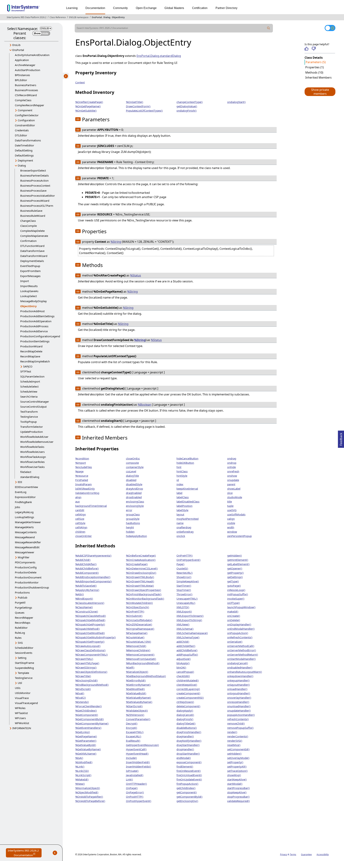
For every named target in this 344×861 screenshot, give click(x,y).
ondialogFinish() (186, 110)
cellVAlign (81, 527)
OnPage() (132, 788)
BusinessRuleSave (31, 210)
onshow (232, 475)
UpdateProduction (31, 431)
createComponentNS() (190, 697)
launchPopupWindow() (241, 607)
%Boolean (144, 405)
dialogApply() (184, 710)
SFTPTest (25, 371)
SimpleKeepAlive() (187, 581)
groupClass (133, 514)
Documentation (95, 8)
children (80, 531)
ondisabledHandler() (239, 667)
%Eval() (79, 693)
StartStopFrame (24, 663)
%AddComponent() (87, 572)
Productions (22, 592)
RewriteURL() (184, 572)
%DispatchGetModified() (90, 620)
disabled (131, 480)
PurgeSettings (23, 607)
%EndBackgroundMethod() (92, 684)
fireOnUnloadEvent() (189, 775)
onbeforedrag (185, 531)
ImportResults (29, 286)
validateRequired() (238, 801)
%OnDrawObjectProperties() (143, 590)
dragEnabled (134, 493)
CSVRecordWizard (26, 95)
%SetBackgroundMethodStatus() (146, 676)
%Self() (130, 667)
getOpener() (234, 568)
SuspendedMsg (24, 668)
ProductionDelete (25, 572)
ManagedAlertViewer (28, 522)
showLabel (233, 488)
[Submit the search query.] (268, 28)
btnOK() (181, 667)
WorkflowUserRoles (32, 462)
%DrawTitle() (83, 676)
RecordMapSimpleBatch (35, 361)
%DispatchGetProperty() (90, 624)
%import (80, 462)
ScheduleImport (30, 381)
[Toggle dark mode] (330, 28)
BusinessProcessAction (34, 180)
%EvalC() (80, 697)
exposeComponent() (189, 762)
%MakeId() (82, 779)
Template (23, 673)
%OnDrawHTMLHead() (140, 581)
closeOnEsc (133, 458)
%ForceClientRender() (88, 706)
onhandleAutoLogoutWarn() (244, 672)
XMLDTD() (182, 607)
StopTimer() (183, 590)
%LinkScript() (83, 775)
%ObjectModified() (86, 792)
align (78, 497)
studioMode (234, 497)
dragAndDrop (134, 488)
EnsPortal (97, 17)
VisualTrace (22, 698)
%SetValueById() (136, 693)
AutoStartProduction (27, 70)
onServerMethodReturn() (242, 654)
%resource (81, 475)
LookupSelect (28, 296)
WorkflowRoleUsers (32, 452)
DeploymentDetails (32, 261)
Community (120, 8)
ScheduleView (28, 391)
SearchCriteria (28, 396)
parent (231, 484)
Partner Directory (227, 8)
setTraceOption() (237, 771)
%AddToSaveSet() (86, 585)
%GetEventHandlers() (88, 727)
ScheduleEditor (24, 647)
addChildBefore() (186, 650)
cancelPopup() (185, 672)
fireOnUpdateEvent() (189, 779)
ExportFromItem (30, 271)
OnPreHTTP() (184, 555)
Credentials (22, 130)
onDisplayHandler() (239, 624)
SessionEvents (23, 652)
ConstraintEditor (25, 125)
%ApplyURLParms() (87, 590)
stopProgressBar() (238, 796)
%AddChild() (82, 560)
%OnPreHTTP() (135, 611)
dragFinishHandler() (188, 732)
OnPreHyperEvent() (188, 560)
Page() (180, 564)
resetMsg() (233, 745)
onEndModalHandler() (241, 628)
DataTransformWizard (33, 256)
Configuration (26, 120)
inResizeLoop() (236, 590)
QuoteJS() (182, 568)
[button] (320, 91)
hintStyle (181, 475)
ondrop (231, 462)
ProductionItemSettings (34, 341)
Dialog (106, 17)
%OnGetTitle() (134, 102)
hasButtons (133, 523)
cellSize (79, 518)
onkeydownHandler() (240, 676)
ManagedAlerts (24, 527)
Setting (22, 658)
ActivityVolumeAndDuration (32, 55)
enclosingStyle (135, 506)
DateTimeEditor (24, 145)
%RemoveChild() (136, 646)
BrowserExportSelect (33, 170)
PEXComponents (25, 562)
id (177, 480)
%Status (135, 275)
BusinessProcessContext (35, 185)
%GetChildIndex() (86, 710)
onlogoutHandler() (238, 693)
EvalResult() (133, 740)
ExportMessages (30, 276)
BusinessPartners (25, 85)
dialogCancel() (185, 715)
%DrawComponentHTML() (91, 654)
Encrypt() (131, 727)
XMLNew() (182, 624)
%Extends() (82, 702)
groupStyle (132, 518)
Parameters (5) (316, 62)
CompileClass (23, 100)
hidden (130, 531)
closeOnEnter (83, 536)
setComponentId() (238, 749)
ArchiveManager (25, 65)
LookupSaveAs (29, 291)
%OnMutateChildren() (139, 603)
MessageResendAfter (28, 542)
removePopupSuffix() (240, 727)
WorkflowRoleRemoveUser (36, 442)
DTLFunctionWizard (32, 246)
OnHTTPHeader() (136, 783)
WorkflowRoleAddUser (34, 436)
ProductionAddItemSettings (37, 316)
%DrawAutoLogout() (88, 646)
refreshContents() (238, 719)
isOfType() (233, 603)
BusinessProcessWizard (34, 200)
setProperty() (235, 762)
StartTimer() (183, 585)
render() (232, 732)
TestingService (29, 416)
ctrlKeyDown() (185, 702)
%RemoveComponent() (140, 654)
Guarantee (306, 854)
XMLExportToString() (189, 620)
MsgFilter (23, 557)
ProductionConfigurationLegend (40, 336)
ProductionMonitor (27, 582)
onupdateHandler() (239, 710)
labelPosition (184, 506)
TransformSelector (31, 426)
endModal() (183, 758)
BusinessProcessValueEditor (37, 195)
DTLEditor (21, 135)
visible (231, 523)
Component (25, 110)
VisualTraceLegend (26, 703)
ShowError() (183, 577)
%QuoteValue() (135, 637)
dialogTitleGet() (185, 723)
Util (20, 683)
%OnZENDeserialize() (139, 624)
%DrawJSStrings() (86, 667)
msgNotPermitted (187, 518)
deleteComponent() (188, 706)
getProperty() (235, 572)
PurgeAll (20, 602)
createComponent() (188, 693)
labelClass (182, 497)
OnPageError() (135, 792)
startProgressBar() (238, 788)
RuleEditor (21, 627)
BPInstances (22, 75)
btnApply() (183, 663)
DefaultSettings (24, 155)
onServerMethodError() (241, 650)
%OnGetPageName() (88, 106)
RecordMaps (22, 622)
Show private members (320, 92)
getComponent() (186, 792)
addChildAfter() (185, 646)
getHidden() (234, 555)
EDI (20, 482)
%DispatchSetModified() (90, 633)
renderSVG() (234, 740)
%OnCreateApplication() (141, 560)
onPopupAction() (237, 633)
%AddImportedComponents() (93, 581)
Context (80, 82)
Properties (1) (314, 67)
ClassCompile (28, 225)
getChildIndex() (185, 788)
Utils (17, 688)
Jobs (17, 507)
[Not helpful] (314, 48)
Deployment (25, 160)
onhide (231, 467)
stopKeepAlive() (237, 792)
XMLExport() (184, 611)
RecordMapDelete (31, 351)
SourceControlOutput (33, 406)
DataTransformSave (32, 251)
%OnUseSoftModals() (139, 620)
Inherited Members (318, 77)
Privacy (283, 854)
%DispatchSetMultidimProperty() (95, 637)
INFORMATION (21, 728)
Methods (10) (314, 72)
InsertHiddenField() (138, 762)
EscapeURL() (133, 736)
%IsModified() (83, 762)
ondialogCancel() (237, 663)
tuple (230, 506)
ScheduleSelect (29, 386)
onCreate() (233, 616)
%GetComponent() (86, 715)
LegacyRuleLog (24, 512)
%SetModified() (135, 689)
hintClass (182, 471)
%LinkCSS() (82, 771)
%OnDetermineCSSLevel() (142, 568)
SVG (20, 642)
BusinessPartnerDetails (34, 175)
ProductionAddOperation (35, 321)
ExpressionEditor (25, 497)
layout (180, 514)
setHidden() (234, 753)
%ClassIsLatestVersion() (89, 603)
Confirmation (28, 241)
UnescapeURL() (185, 603)
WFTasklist (21, 713)
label (179, 493)
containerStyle (135, 467)
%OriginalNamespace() (140, 628)
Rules (18, 637)
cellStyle (80, 523)
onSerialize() (234, 641)
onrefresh (233, 471)
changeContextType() (189, 102)
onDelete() (233, 620)
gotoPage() (234, 585)
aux (77, 501)
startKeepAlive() (237, 779)
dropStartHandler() (188, 753)
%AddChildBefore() (87, 568)
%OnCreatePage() (137, 564)
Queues (19, 612)
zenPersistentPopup (239, 536)
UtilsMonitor (22, 693)
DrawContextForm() (138, 106)
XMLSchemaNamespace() (192, 633)
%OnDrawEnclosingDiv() (141, 572)
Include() (131, 758)
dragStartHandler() (188, 745)
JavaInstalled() (134, 775)
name (179, 523)
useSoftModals (236, 514)
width (230, 527)
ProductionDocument (28, 577)
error (129, 510)
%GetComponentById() (89, 719)
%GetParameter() (85, 740)
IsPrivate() (132, 771)
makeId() (232, 611)
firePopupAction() (187, 783)
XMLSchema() (185, 628)
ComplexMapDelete (32, 231)
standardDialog (29, 477)
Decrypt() (131, 723)
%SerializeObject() (137, 672)
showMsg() (234, 775)
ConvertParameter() (138, 719)
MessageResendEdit (27, 547)
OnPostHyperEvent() (138, 801)
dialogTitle (132, 475)
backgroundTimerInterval (91, 506)
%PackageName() (136, 633)
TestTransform (29, 411)
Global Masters (174, 8)
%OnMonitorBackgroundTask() (145, 598)
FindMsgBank (23, 502)
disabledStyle (134, 484)
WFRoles (20, 708)
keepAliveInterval (187, 488)
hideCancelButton (187, 458)
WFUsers (20, 718)
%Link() (79, 766)
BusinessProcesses (26, 90)
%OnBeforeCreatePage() (141, 555)
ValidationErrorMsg (87, 493)
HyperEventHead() (137, 753)
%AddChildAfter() (86, 564)
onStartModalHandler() (241, 659)
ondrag (231, 458)
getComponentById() (189, 796)
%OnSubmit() (134, 616)
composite (132, 462)
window (232, 531)
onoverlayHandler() (239, 697)
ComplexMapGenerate (34, 236)
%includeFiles (83, 467)
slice (230, 493)
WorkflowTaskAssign (33, 457)
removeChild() (236, 723)
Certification (200, 8)
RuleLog (20, 632)
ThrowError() (184, 594)
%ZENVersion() (135, 715)
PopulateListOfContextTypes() (144, 110)
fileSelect (25, 472)
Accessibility (323, 854)
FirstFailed (81, 480)
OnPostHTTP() (134, 796)
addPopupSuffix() (187, 654)
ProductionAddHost (32, 311)
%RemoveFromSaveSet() (141, 659)
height (130, 527)
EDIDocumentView (26, 487)
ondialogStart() (236, 102)
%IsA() (79, 758)
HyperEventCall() (136, 749)
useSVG (231, 510)
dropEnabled (134, 497)
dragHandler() (185, 736)
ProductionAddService (34, 331)
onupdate (233, 480)
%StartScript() (134, 706)
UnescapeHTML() (187, 598)
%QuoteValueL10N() (138, 641)
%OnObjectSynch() (137, 607)
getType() (233, 581)
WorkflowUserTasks (32, 467)
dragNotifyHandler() (188, 740)
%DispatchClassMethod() (90, 616)
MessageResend (25, 537)
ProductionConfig (26, 567)
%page (79, 471)
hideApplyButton (136, 536)
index (179, 484)
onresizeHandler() (238, 702)
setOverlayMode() (238, 758)
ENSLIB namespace (79, 17)
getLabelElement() (238, 564)
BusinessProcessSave (33, 190)
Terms (293, 854)
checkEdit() (183, 676)
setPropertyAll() (237, 766)
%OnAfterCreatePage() (89, 102)
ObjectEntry (118, 17)
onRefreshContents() (239, 637)
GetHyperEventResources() (142, 745)
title (229, 501)
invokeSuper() (235, 598)
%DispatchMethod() (87, 628)
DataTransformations (28, 140)
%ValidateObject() (137, 710)
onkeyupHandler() (238, 680)
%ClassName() (84, 607)
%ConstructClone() (86, 611)
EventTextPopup (30, 266)
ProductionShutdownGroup (32, 587)
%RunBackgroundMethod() (142, 663)
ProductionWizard (31, 346)
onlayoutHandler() (238, 684)
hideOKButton (185, 462)
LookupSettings (24, 517)
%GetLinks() (82, 732)
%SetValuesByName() (139, 702)
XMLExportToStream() (190, 616)
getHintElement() (237, 560)
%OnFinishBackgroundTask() (143, 594)
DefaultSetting (23, 150)
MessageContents (26, 532)
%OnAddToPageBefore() (90, 801)
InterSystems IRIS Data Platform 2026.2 (26, 17)
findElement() (184, 766)
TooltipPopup (28, 421)
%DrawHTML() (84, 659)
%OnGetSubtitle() (86, 110)
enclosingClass (135, 501)
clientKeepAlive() (186, 684)
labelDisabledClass (187, 501)
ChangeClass (28, 220)
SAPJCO (27, 366)
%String (116, 242)
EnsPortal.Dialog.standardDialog (159, 56)
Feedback (341, 438)
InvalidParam (83, 484)
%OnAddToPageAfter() (89, 796)
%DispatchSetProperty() (89, 641)
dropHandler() (185, 749)
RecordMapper (24, 617)
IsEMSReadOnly (85, 488)
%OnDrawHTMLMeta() (140, 585)
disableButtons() (186, 727)
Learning (72, 8)
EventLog (20, 492)
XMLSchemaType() (187, 637)
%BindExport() (84, 598)
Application (22, 60)
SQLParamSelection (32, 376)
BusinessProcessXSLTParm (36, 205)
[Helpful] (306, 48)
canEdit (79, 510)
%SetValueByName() (138, 697)
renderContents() (237, 736)
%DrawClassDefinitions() (90, 650)
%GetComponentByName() (92, 723)
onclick (180, 536)
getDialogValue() (186, 106)
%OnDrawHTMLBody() (140, 577)
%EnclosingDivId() (86, 680)
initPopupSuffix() (237, 594)
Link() (129, 779)
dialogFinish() (184, 719)
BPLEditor (21, 80)
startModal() (234, 783)
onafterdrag (183, 527)
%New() (80, 783)
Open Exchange (146, 8)
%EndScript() (83, 689)
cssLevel (131, 471)
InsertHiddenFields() (138, 766)
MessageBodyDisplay (33, 301)
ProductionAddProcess (34, 326)
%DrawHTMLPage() (87, 663)
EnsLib (16, 45)
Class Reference (58, 17)
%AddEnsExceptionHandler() (92, 577)
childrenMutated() (187, 680)
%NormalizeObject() (87, 788)
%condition (82, 458)
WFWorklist (22, 723)
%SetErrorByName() (138, 684)
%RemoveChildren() (138, 650)
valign (231, 518)
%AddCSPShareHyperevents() (93, 555)
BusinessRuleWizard (32, 215)
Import (24, 281)
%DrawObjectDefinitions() (91, 672)
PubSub (22, 597)
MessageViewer (24, 552)
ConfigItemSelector (27, 115)
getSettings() (235, 577)
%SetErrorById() (136, 680)
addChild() (182, 641)
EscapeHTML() (135, 732)
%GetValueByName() (88, 749)
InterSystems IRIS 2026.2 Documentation (25, 853)
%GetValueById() (85, 745)
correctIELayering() (188, 689)
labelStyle (182, 510)
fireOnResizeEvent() (188, 771)
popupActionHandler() (241, 715)
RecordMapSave (30, 356)
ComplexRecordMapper (29, 105)
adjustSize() (183, 659)
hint (178, 467)
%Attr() (79, 594)
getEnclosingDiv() (187, 801)
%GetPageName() (86, 736)
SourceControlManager (34, 401)
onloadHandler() (237, 689)
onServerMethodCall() (240, 646)
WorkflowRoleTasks (32, 447)
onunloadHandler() (239, 706)
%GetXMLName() (85, 753)
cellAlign (80, 514)
